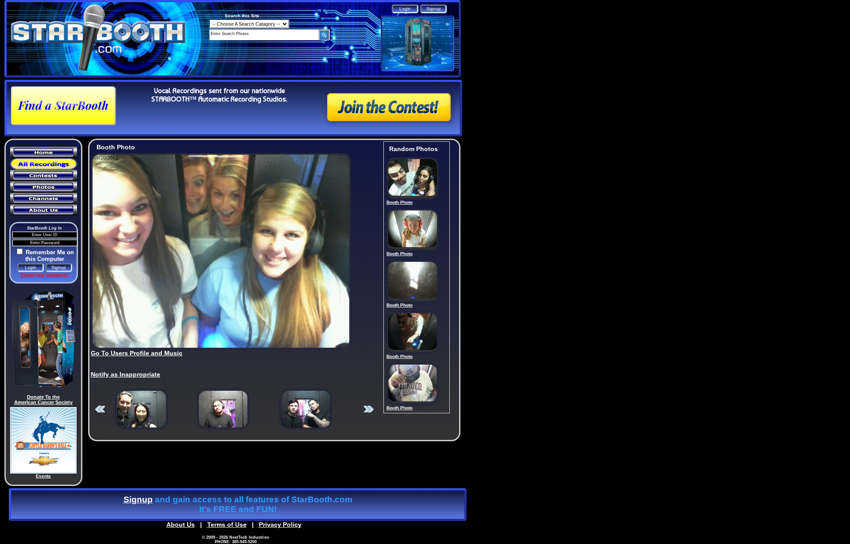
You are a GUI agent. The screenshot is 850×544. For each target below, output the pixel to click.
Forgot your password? (45, 275)
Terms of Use (227, 524)
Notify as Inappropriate (125, 374)
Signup (138, 499)
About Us (180, 524)
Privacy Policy (280, 524)
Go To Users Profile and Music (136, 353)
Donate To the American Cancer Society (43, 399)
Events (43, 476)
